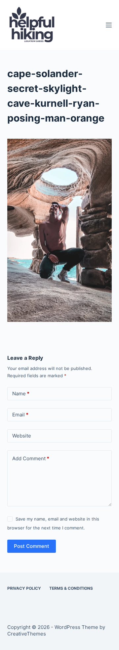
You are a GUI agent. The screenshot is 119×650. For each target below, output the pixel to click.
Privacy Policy (24, 588)
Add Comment (30, 458)
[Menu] (109, 25)
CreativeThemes (26, 634)
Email (20, 414)
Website (21, 436)
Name (20, 393)
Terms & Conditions (71, 588)
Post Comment (31, 546)
